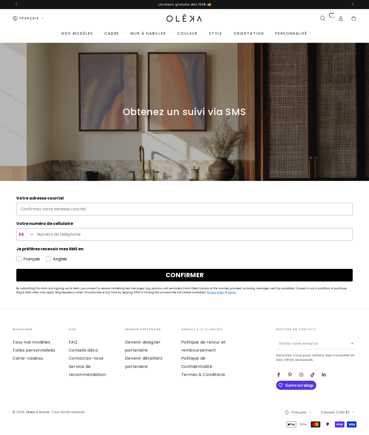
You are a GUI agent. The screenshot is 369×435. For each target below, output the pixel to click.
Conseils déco (83, 350)
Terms (232, 292)
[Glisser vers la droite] (352, 4)
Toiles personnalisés (34, 350)
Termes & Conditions (203, 374)
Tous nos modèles (31, 342)
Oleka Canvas (38, 412)
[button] (322, 18)
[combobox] (26, 234)
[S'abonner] (353, 343)
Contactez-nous (86, 358)
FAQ (73, 342)
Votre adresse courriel (40, 198)
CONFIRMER (185, 275)
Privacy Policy (216, 292)
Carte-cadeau (28, 358)
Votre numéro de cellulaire (44, 223)
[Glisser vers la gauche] (17, 4)
